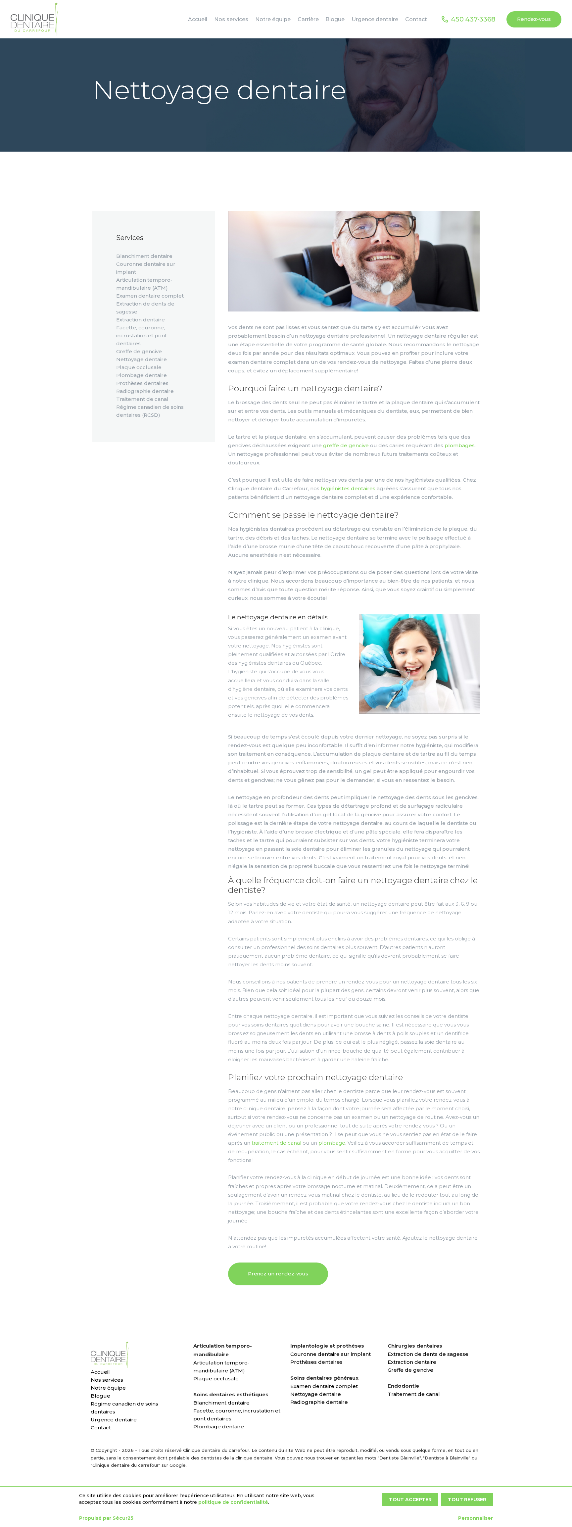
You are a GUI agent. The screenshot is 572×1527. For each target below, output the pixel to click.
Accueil (100, 1372)
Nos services (107, 1380)
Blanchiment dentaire (144, 256)
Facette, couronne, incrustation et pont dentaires (141, 335)
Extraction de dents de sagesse (428, 1354)
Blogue (100, 1396)
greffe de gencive (346, 445)
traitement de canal (276, 1143)
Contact (101, 1427)
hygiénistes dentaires (348, 488)
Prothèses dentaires (142, 383)
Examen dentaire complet (150, 296)
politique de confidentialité (233, 1502)
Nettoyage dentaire (141, 359)
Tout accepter (410, 1500)
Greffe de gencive (139, 351)
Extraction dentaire (140, 319)
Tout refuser (467, 1500)
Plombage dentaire (141, 375)
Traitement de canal (142, 399)
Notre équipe (108, 1388)
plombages (460, 445)
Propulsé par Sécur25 (106, 1518)
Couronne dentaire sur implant (330, 1354)
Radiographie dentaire (145, 391)
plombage (331, 1143)
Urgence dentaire (114, 1419)
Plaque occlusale (139, 367)
